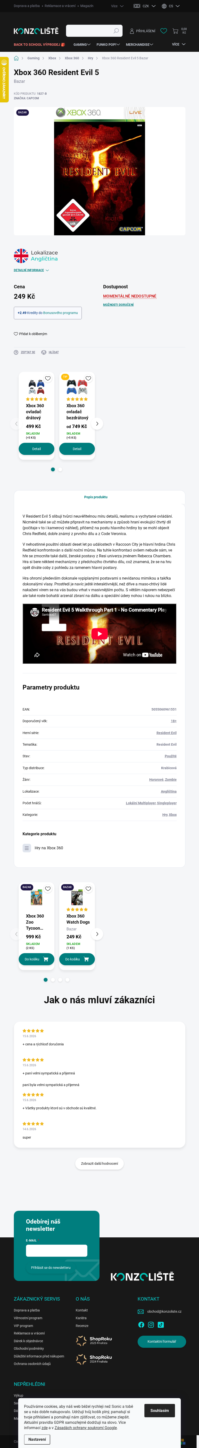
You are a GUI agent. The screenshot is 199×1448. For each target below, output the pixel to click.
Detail (36, 449)
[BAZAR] (36, 897)
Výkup (18, 1395)
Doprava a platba (27, 6)
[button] (53, 469)
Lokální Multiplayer (141, 803)
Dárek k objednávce (28, 1341)
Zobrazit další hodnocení (99, 1163)
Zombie (171, 779)
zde (44, 1427)
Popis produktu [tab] (96, 497)
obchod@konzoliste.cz (164, 1311)
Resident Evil (167, 733)
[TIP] (77, 387)
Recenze (82, 1326)
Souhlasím (159, 1410)
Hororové (156, 779)
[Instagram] (151, 1323)
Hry (164, 815)
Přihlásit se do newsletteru (51, 1268)
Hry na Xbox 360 (49, 848)
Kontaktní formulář (162, 1341)
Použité (171, 756)
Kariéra (81, 1318)
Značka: (26, 98)
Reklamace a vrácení (60, 6)
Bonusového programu (60, 313)
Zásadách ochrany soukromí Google (86, 1427)
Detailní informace (29, 270)
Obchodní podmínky (29, 1348)
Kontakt (82, 1310)
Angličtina (169, 791)
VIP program (23, 1326)
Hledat (116, 31)
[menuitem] (41, 44)
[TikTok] (160, 1323)
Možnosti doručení (118, 304)
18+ (174, 721)
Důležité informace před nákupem (39, 1356)
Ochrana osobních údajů (32, 1364)
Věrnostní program (28, 1318)
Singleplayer (167, 803)
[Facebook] (141, 1323)
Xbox (173, 815)
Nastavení (37, 1439)
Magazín (86, 6)
